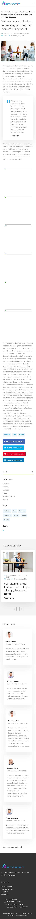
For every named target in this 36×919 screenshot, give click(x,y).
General (6, 487)
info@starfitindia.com (14, 902)
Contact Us (5, 894)
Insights (21, 36)
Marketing (7, 515)
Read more (8, 598)
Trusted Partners (7, 889)
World (5, 499)
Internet (22, 511)
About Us (4, 892)
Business (7, 435)
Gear (14, 435)
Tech (5, 493)
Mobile (21, 435)
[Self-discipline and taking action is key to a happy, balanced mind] (18, 562)
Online (24, 515)
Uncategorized (9, 496)
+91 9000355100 (10, 899)
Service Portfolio (7, 886)
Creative (14, 36)
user (5, 36)
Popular (6, 519)
